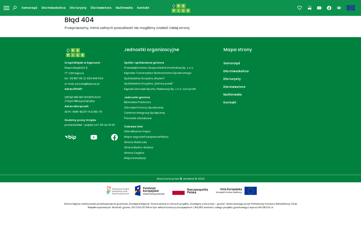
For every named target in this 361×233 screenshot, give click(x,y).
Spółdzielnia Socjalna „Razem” (144, 78)
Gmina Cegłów (134, 153)
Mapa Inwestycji (135, 158)
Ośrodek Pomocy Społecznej (143, 107)
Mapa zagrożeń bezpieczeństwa (146, 137)
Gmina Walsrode (135, 142)
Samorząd (29, 8)
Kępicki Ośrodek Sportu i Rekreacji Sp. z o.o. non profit (160, 89)
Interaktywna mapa (137, 131)
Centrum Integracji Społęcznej (144, 113)
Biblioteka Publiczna (137, 102)
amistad (188, 178)
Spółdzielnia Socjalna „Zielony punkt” (148, 83)
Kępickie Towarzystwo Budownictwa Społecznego (158, 73)
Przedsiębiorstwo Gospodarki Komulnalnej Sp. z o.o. (159, 67)
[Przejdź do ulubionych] (300, 8)
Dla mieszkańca (54, 8)
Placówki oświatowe (138, 118)
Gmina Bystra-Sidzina (138, 147)
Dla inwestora (101, 8)
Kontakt (143, 8)
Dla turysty (78, 8)
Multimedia (124, 8)
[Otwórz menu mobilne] (6, 8)
